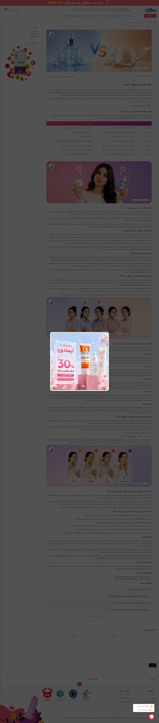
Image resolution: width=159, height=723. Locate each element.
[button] (104, 335)
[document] (79, 361)
